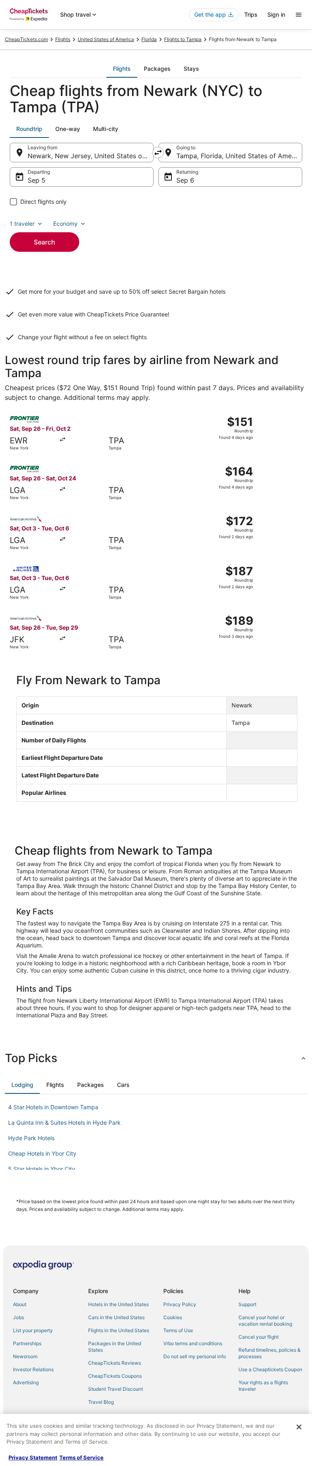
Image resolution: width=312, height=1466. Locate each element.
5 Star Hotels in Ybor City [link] (41, 1168)
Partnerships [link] (27, 1343)
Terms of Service (81, 1457)
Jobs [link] (18, 1317)
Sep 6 (185, 180)
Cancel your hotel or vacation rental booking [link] (265, 1320)
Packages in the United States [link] (114, 1346)
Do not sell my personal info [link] (194, 1356)
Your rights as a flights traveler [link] (263, 1385)
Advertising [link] (26, 1382)
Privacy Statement (33, 1457)
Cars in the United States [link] (116, 1317)
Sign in (276, 14)
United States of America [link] (106, 39)
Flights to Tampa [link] (183, 39)
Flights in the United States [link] (118, 1330)
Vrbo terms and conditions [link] (192, 1343)
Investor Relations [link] (33, 1369)
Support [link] (247, 1304)
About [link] (19, 1304)
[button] (156, 1058)
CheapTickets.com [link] (26, 39)
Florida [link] (149, 39)
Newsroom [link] (25, 1356)
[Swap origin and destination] (158, 152)
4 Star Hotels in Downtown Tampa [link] (53, 1107)
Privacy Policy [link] (179, 1304)
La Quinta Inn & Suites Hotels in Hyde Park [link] (64, 1122)
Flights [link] (62, 39)
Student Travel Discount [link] (115, 1389)
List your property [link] (33, 1330)
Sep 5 (37, 180)
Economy (65, 223)
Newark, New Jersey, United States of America (91, 156)
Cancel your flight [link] (258, 1337)
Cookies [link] (172, 1317)
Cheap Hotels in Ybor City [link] (42, 1153)
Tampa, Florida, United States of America (239, 156)
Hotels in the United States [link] (118, 1304)
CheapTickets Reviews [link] (114, 1363)
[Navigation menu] (298, 14)
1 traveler (22, 223)
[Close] (299, 1427)
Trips (251, 14)
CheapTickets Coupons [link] (115, 1376)
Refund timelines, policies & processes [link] (269, 1353)
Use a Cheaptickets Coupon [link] (270, 1369)
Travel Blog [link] (101, 1402)
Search (44, 242)
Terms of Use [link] (178, 1330)
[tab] (121, 69)
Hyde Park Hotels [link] (31, 1137)
